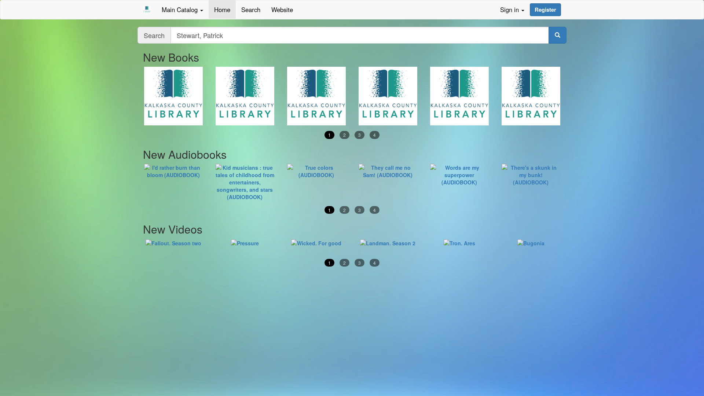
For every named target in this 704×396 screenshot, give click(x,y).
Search (250, 9)
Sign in (510, 9)
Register (545, 10)
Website (282, 9)
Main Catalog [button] (180, 9)
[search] (557, 35)
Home (222, 9)
